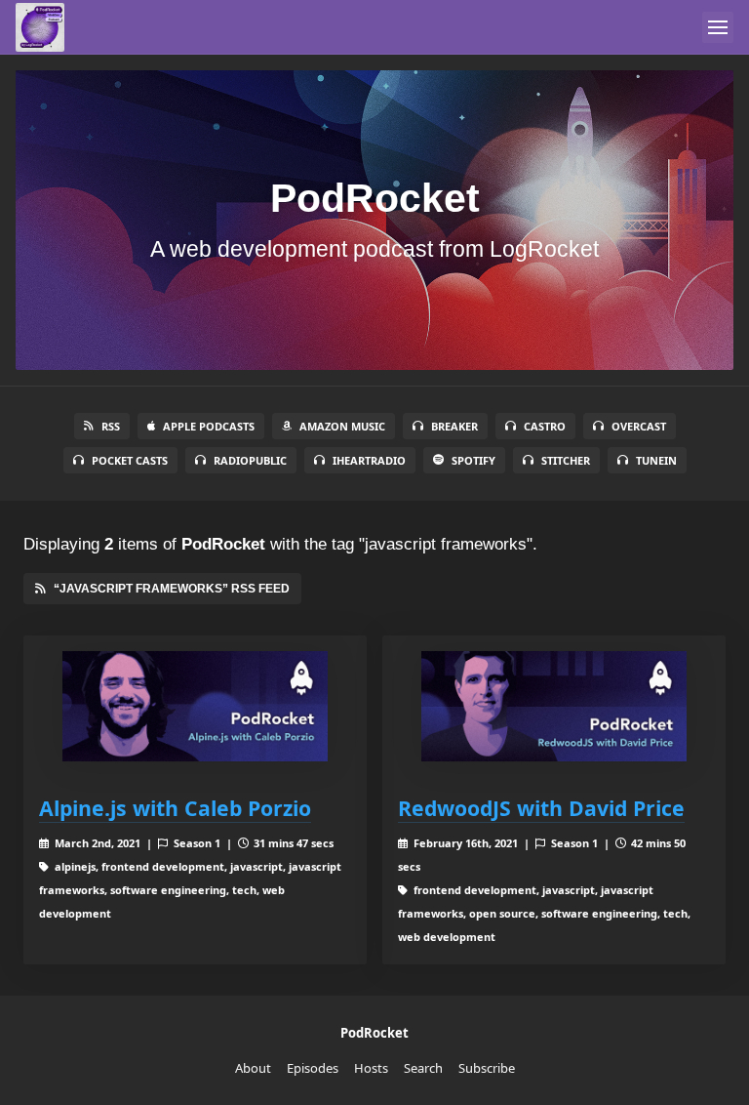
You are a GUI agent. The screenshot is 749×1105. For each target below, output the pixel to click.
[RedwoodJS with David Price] (554, 706)
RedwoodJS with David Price (541, 808)
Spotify (473, 460)
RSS (110, 426)
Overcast (638, 426)
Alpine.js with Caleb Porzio (175, 808)
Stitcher (565, 460)
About (253, 1068)
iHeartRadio (369, 460)
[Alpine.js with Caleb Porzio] (195, 706)
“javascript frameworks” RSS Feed (172, 588)
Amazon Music (342, 426)
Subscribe (486, 1068)
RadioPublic (250, 460)
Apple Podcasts (209, 426)
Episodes (312, 1068)
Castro (545, 426)
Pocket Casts (130, 460)
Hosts (371, 1068)
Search (423, 1068)
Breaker (454, 426)
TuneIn (656, 460)
